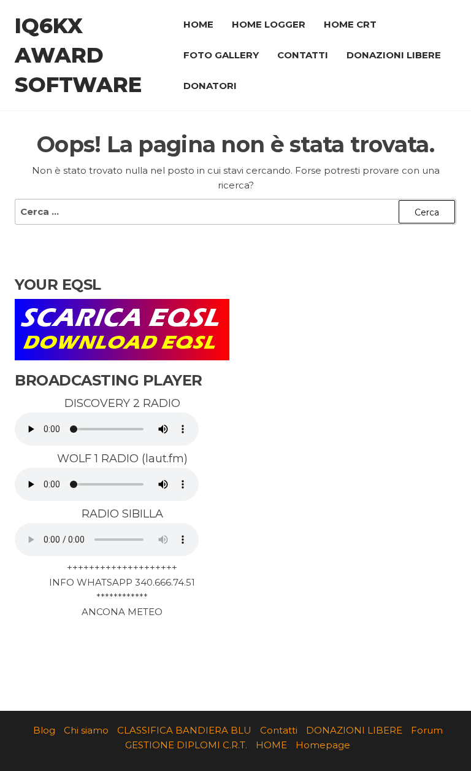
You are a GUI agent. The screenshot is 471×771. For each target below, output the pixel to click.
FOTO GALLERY (221, 55)
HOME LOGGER (268, 24)
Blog (44, 730)
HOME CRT (350, 24)
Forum (427, 730)
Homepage (323, 745)
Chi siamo (86, 730)
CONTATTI (302, 55)
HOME (198, 24)
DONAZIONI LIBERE (394, 55)
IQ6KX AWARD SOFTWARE (78, 55)
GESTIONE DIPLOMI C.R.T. (186, 745)
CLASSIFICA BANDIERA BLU (184, 730)
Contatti (278, 730)
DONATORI (210, 85)
